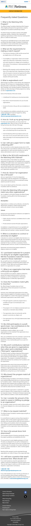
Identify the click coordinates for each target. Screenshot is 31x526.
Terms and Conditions (15, 520)
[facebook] (25, 492)
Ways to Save (5, 502)
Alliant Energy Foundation (8, 495)
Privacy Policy (15, 516)
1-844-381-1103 (5, 114)
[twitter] (25, 496)
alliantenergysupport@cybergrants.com (11, 116)
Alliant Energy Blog (6, 498)
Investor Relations (6, 505)
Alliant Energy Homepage (8, 493)
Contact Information (15, 11)
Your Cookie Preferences (15, 518)
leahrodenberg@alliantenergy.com (19, 478)
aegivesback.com (10, 90)
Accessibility (15, 522)
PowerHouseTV (6, 507)
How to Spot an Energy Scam (9, 509)
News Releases (6, 500)
